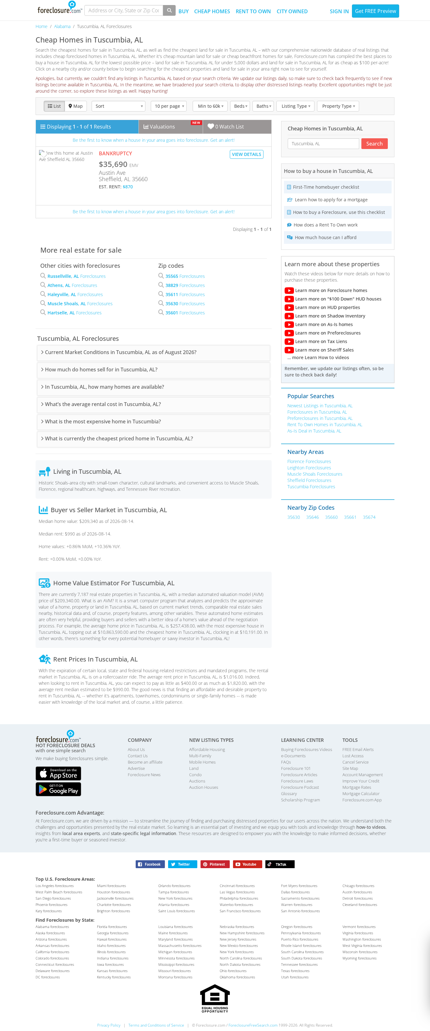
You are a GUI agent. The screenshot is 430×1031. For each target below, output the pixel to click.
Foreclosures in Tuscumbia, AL (317, 412)
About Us (136, 749)
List (56, 106)
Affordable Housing (207, 749)
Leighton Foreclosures (309, 468)
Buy (183, 11)
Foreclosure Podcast (300, 787)
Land (194, 768)
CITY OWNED (292, 11)
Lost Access (353, 756)
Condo (195, 774)
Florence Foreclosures (309, 461)
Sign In (339, 11)
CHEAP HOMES (212, 11)
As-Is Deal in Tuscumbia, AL (314, 431)
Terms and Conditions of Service (156, 1025)
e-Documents (293, 756)
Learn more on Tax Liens (320, 341)
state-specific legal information (143, 833)
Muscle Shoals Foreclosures (314, 474)
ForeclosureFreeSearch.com (253, 1025)
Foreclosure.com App (362, 800)
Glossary (289, 793)
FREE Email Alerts (358, 749)
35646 (312, 517)
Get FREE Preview (375, 11)
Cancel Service (355, 762)
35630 (293, 517)
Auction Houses (203, 787)
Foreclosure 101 (296, 768)
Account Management (362, 774)
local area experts (81, 833)
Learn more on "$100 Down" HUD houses (338, 299)
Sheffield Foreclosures (309, 480)
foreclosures (55, 885)
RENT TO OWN (253, 11)
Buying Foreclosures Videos (306, 749)
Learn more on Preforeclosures (327, 333)
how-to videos (371, 827)
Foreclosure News (144, 774)
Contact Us (138, 756)
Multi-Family (200, 756)
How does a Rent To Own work (325, 225)
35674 (369, 517)
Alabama (63, 26)
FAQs (286, 762)
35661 (350, 517)
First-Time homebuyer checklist (325, 187)
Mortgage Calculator (361, 793)
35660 (331, 517)
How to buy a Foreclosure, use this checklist (338, 212)
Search (374, 143)
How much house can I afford (325, 237)
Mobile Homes (202, 762)
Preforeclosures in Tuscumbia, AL (320, 418)
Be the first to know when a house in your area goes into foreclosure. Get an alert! (154, 140)
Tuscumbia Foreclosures (311, 487)
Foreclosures (77, 276)
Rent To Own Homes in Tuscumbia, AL (324, 424)
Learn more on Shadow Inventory (329, 316)
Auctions (197, 781)
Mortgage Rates (356, 787)
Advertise (136, 768)
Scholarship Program (300, 800)
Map (77, 106)
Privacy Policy (109, 1025)
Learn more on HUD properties (327, 307)
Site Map (350, 768)
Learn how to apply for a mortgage (331, 200)
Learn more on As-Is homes (323, 324)
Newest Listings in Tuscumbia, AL (320, 406)
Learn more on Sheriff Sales (324, 350)
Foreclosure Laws (297, 781)
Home (42, 26)
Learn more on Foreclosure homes (330, 290)
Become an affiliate (145, 762)
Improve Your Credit (360, 781)
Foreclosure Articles (299, 774)
